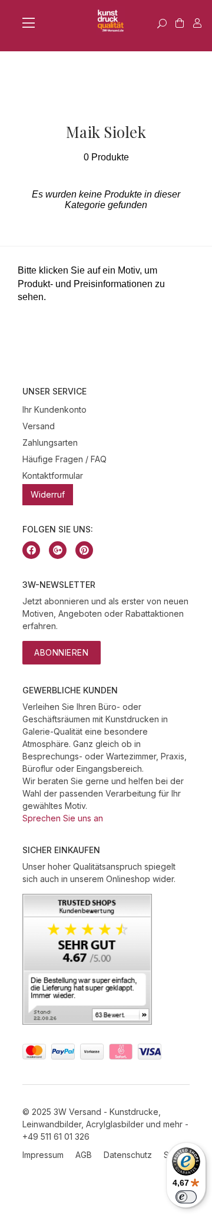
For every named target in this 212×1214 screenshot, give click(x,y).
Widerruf (48, 494)
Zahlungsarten (50, 442)
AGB (83, 1155)
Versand (38, 426)
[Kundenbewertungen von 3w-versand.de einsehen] (87, 1021)
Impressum (43, 1155)
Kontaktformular (52, 476)
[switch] (186, 1196)
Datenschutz (128, 1155)
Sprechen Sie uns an (62, 818)
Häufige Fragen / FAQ (64, 459)
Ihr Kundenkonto (54, 409)
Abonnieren (61, 652)
